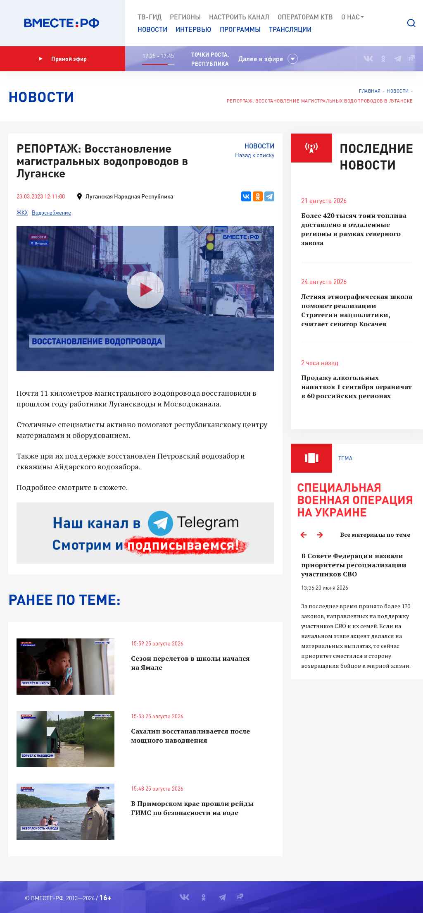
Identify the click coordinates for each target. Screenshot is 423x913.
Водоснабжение (51, 212)
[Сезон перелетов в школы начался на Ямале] (65, 666)
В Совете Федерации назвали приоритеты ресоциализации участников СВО (353, 564)
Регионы (185, 17)
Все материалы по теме (375, 534)
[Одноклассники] (258, 196)
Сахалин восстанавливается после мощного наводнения (190, 736)
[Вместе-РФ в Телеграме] (398, 58)
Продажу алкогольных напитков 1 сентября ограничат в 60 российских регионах (356, 386)
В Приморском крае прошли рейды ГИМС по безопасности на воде (192, 808)
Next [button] (319, 534)
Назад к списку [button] (254, 154)
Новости (152, 29)
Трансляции (290, 29)
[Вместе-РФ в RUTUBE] (411, 58)
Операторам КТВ (305, 17)
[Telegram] (269, 196)
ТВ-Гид (150, 17)
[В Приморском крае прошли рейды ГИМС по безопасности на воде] (65, 811)
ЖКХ (22, 212)
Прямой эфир (69, 58)
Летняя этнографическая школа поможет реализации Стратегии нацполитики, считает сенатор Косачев (356, 310)
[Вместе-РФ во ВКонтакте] (368, 58)
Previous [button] (303, 534)
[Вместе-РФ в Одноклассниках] (383, 58)
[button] (411, 23)
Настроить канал (239, 17)
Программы (240, 29)
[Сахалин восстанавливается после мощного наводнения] (65, 739)
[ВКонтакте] (246, 196)
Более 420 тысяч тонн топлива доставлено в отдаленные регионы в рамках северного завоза (353, 229)
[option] (357, 611)
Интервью (194, 29)
